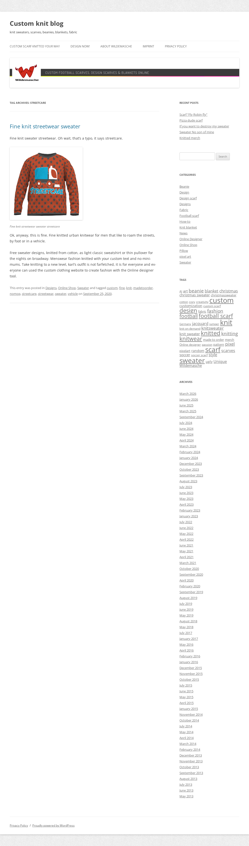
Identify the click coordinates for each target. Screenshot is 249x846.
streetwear (45, 293)
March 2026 (187, 393)
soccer (184, 354)
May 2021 (186, 551)
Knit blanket (188, 227)
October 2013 (189, 767)
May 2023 (186, 498)
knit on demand (189, 328)
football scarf (216, 316)
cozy (192, 302)
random (197, 350)
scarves (228, 350)
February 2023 (189, 510)
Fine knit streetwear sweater (45, 126)
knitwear (190, 339)
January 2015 (188, 708)
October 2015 (189, 679)
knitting (229, 333)
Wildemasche (190, 365)
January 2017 (188, 638)
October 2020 (189, 568)
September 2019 (191, 592)
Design (184, 192)
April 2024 (186, 440)
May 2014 (186, 732)
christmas (228, 291)
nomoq (15, 293)
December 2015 (190, 668)
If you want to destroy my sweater (204, 126)
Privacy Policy (176, 46)
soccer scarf (199, 355)
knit (129, 288)
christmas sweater (194, 294)
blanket (211, 291)
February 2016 (189, 656)
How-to (184, 221)
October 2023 (189, 469)
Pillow (183, 250)
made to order (213, 339)
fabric (202, 311)
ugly (209, 361)
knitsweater (212, 328)
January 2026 (188, 399)
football (188, 316)
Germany (185, 324)
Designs (51, 288)
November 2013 (191, 761)
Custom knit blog (36, 23)
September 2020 (191, 574)
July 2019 (185, 603)
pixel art (185, 256)
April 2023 (186, 504)
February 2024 (189, 452)
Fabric (183, 210)
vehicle (73, 293)
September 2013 (191, 773)
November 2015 (191, 673)
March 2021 (187, 563)
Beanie (184, 186)
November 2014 (191, 714)
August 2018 (188, 621)
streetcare (29, 293)
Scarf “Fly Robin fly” (193, 114)
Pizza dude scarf (191, 120)
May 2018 (186, 627)
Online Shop (67, 288)
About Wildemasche (116, 46)
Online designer (190, 345)
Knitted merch (189, 138)
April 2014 (186, 738)
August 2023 (188, 481)
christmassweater (223, 295)
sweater (60, 293)
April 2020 (186, 580)
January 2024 (188, 458)
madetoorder (143, 288)
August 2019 (188, 598)
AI (180, 291)
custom (112, 288)
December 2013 (190, 755)
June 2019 (186, 609)
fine (122, 288)
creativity (202, 302)
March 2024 (187, 446)
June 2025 (186, 405)
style (213, 354)
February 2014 (189, 749)
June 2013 (186, 790)
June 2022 (186, 528)
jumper (214, 324)
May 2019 (186, 615)
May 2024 (186, 434)
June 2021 (186, 545)
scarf (212, 349)
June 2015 (186, 691)
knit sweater (189, 333)
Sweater (83, 288)
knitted (210, 333)
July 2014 (185, 726)
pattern (218, 344)
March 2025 (187, 411)
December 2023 (190, 463)
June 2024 (186, 428)
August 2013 (188, 778)
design (188, 310)
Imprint (148, 46)
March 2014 (187, 743)
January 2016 (188, 662)
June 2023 (186, 493)
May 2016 (186, 644)
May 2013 (186, 796)
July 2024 (185, 423)
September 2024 (191, 417)
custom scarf (212, 306)
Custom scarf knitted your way (35, 46)
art (185, 291)
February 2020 (189, 586)
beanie (196, 291)
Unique (220, 361)
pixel (230, 344)
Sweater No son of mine (196, 132)
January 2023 (188, 516)
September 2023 (191, 475)
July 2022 (185, 522)
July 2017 (185, 633)
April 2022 (186, 539)
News (183, 233)
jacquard (200, 323)
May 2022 (186, 533)
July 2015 (185, 685)
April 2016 (186, 650)
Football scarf (189, 215)
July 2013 (185, 784)
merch (229, 339)
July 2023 (185, 487)
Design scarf (188, 198)
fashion (215, 311)
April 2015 (186, 703)
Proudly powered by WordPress (53, 825)
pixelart (184, 351)
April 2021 (186, 557)
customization (190, 305)
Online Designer (190, 239)
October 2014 (189, 720)
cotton (183, 302)
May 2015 (186, 697)
